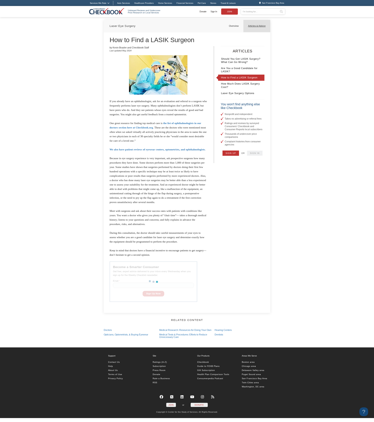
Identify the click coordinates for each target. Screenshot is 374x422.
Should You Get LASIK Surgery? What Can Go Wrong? (240, 60)
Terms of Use (115, 374)
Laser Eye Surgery (123, 25)
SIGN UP (231, 153)
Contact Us (114, 362)
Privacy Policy (115, 378)
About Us (113, 370)
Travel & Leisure (228, 3)
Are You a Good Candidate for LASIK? (239, 70)
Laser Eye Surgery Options (237, 93)
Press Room (159, 370)
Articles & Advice (257, 26)
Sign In (214, 11)
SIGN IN (255, 153)
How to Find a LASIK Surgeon (239, 77)
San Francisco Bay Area (254, 378)
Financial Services (184, 3)
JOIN (171, 405)
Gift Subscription (206, 370)
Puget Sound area (251, 374)
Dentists (219, 334)
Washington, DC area (253, 386)
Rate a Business (161, 378)
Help (110, 366)
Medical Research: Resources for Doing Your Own (185, 330)
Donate (203, 11)
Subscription (159, 366)
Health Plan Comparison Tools (213, 374)
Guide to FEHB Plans (208, 366)
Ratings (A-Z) (160, 362)
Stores (213, 3)
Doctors (108, 330)
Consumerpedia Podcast (210, 378)
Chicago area (249, 366)
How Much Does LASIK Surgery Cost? (240, 85)
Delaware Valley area (253, 370)
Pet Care (202, 3)
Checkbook (203, 362)
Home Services (165, 3)
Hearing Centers (223, 330)
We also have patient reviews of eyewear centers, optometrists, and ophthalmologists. (158, 149)
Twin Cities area (250, 382)
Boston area (248, 362)
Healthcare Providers (144, 3)
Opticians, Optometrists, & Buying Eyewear (126, 334)
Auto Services (123, 3)
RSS (155, 382)
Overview (234, 26)
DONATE (199, 405)
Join (229, 11)
